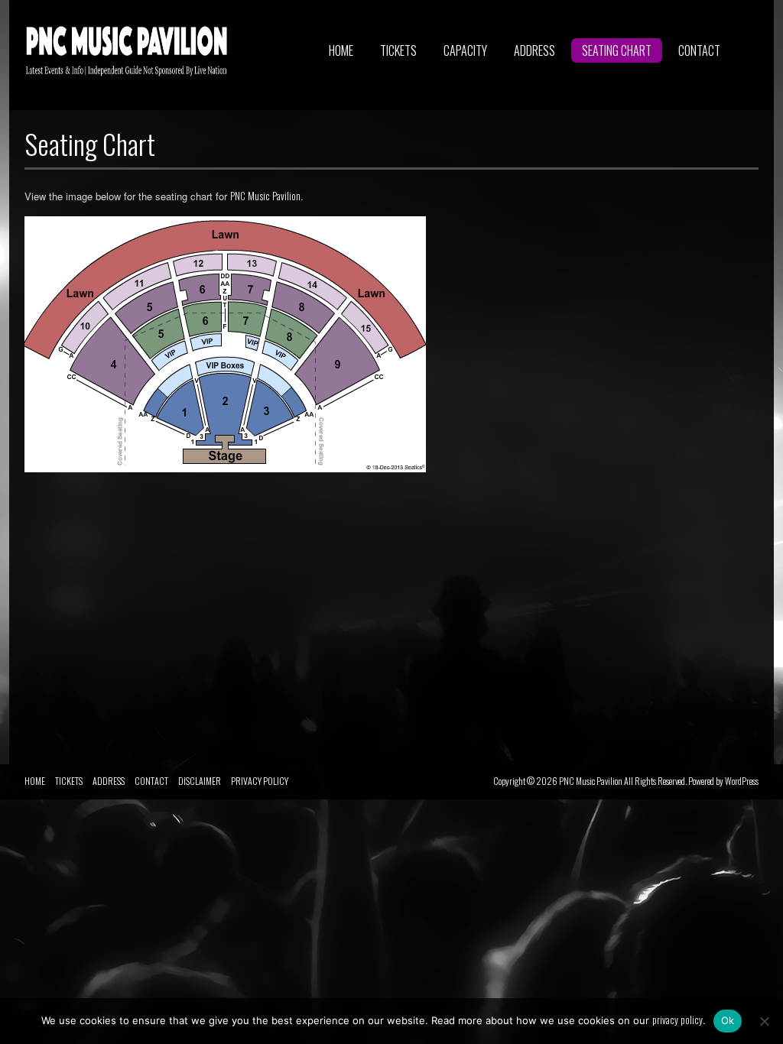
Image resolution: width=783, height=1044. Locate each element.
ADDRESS (534, 50)
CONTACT (699, 50)
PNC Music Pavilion (265, 195)
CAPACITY (465, 50)
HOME (341, 50)
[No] (764, 1021)
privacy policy (677, 1019)
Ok (728, 1020)
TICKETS (398, 50)
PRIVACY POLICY (259, 780)
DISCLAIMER (199, 780)
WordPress (742, 780)
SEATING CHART (616, 50)
